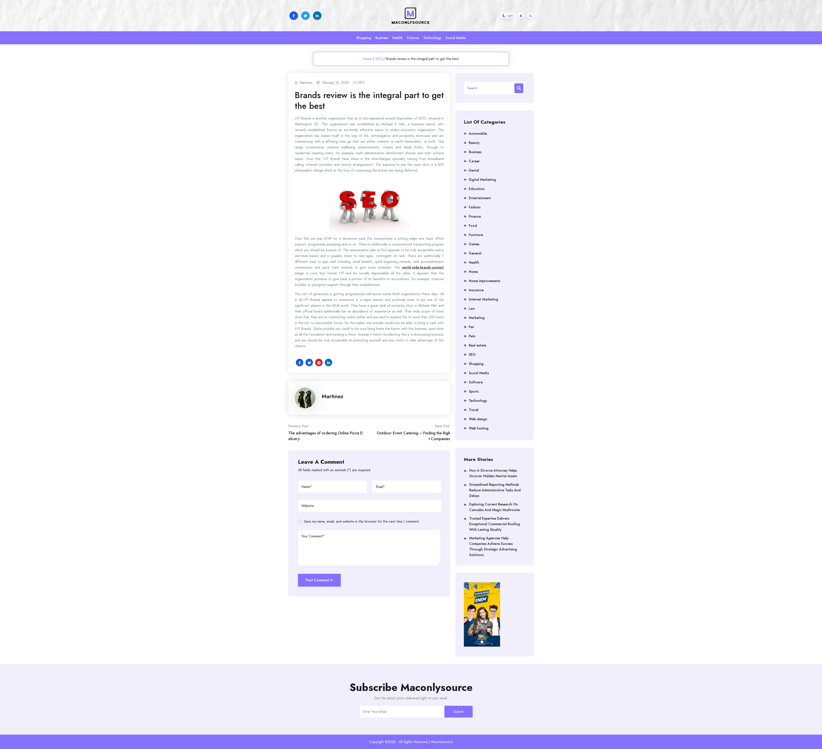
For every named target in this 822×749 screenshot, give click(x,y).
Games (474, 244)
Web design (478, 419)
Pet (471, 326)
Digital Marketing (482, 179)
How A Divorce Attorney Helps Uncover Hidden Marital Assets (493, 473)
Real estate (477, 345)
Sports (474, 391)
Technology (432, 37)
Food (473, 225)
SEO (378, 58)
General (475, 253)
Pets (472, 336)
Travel (473, 409)
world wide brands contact (423, 267)
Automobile (478, 133)
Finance (413, 37)
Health (397, 37)
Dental (474, 170)
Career (474, 161)
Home (367, 58)
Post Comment (317, 580)
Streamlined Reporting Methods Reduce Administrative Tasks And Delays (495, 490)
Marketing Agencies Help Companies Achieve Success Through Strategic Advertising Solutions (493, 546)
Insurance (476, 290)
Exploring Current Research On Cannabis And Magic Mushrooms (494, 507)
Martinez (332, 396)
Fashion (475, 207)
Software (476, 382)
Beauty (474, 142)
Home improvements (484, 280)
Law (472, 308)
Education (477, 188)
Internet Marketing (483, 299)
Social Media (456, 37)
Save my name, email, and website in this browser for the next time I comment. (362, 521)
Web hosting (478, 428)
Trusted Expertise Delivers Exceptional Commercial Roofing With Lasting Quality (494, 524)
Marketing (477, 317)
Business (381, 37)
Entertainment (480, 198)
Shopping (363, 37)
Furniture (476, 234)
